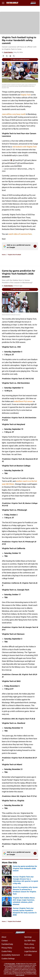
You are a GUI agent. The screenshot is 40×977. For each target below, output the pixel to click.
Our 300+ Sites (30, 941)
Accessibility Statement (11, 955)
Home (4, 254)
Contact (5, 941)
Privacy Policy (7, 948)
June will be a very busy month (14, 114)
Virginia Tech (26, 95)
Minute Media (11, 963)
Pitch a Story (29, 944)
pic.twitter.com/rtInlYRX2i (12, 166)
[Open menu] (3, 3)
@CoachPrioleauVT (9, 163)
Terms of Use (29, 948)
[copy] (13, 56)
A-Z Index (28, 955)
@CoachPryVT (18, 160)
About (4, 937)
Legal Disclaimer (30, 951)
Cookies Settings (8, 959)
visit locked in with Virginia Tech (24, 147)
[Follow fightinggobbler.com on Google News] (35, 246)
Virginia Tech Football (14, 254)
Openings (28, 937)
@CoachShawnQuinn (25, 163)
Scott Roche (8, 52)
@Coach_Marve (30, 160)
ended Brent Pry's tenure (23, 401)
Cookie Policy (7, 951)
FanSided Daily (7, 944)
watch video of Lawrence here (20, 234)
